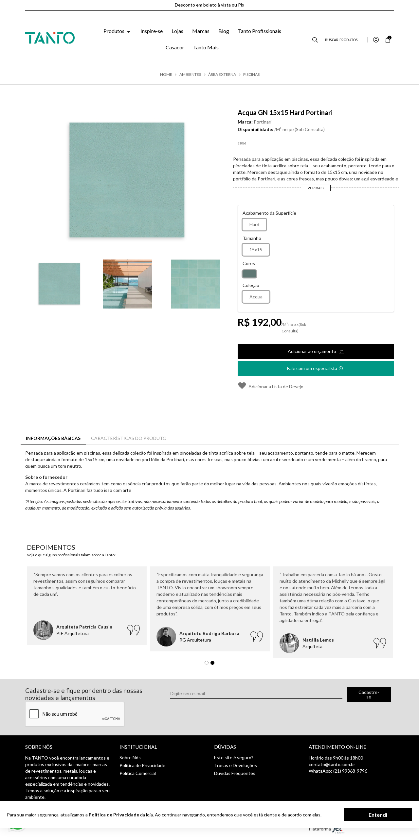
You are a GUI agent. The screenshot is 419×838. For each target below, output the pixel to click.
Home (166, 74)
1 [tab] (208, 664)
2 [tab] (214, 664)
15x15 (255, 249)
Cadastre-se (368, 694)
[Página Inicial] (50, 37)
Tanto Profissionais (259, 31)
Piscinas (251, 74)
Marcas (201, 31)
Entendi (378, 814)
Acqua (256, 296)
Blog (223, 31)
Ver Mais (316, 188)
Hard (254, 224)
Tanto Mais (206, 47)
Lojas (177, 31)
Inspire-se (151, 31)
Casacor (175, 47)
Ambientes (190, 74)
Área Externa (222, 74)
